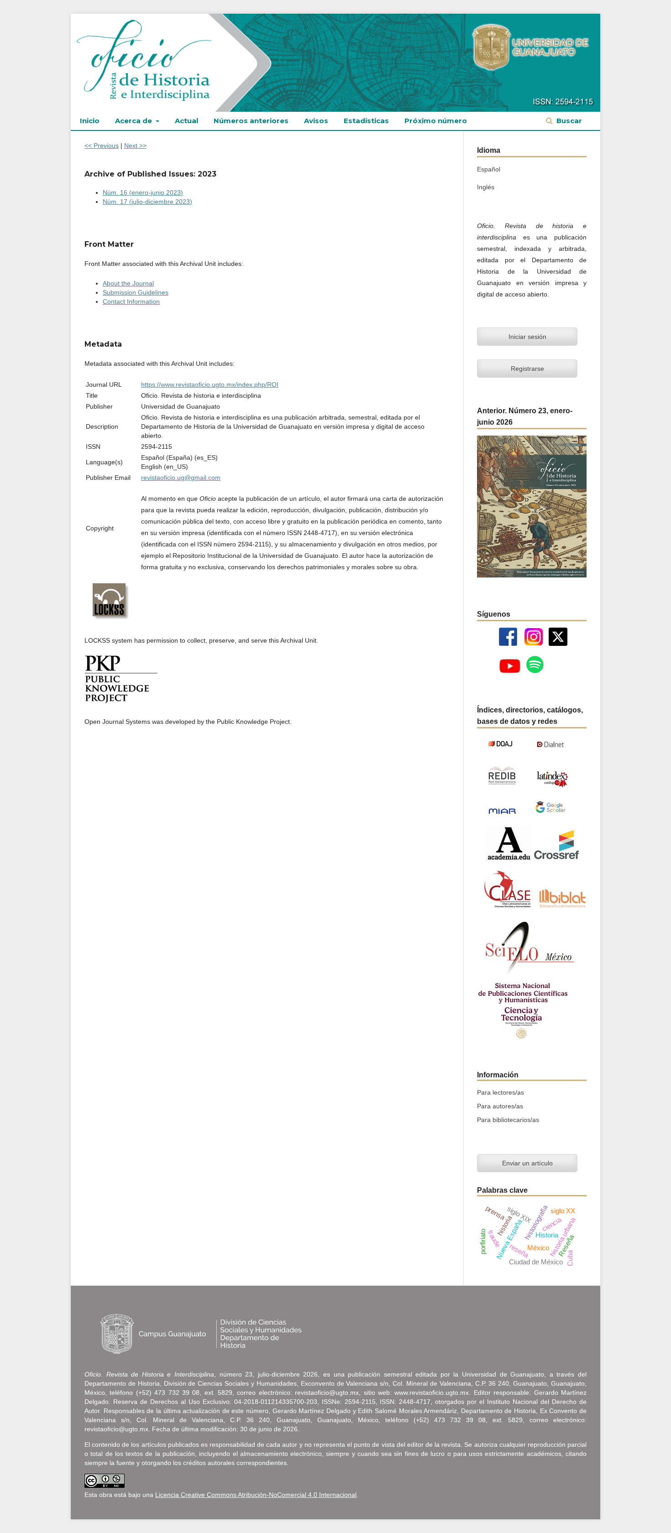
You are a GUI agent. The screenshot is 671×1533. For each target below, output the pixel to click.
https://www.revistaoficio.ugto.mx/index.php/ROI (209, 384)
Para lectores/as (500, 1092)
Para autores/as (500, 1106)
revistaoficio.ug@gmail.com (180, 477)
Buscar (568, 120)
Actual (186, 120)
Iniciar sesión (527, 336)
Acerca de (134, 120)
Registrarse (527, 368)
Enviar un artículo (527, 1163)
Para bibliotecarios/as (508, 1119)
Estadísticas (366, 120)
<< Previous (101, 145)
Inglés (485, 187)
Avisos (316, 120)
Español (488, 169)
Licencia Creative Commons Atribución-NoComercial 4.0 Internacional (255, 1494)
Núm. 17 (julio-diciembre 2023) (147, 201)
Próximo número (435, 120)
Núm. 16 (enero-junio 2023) (143, 192)
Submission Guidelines (135, 292)
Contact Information (131, 301)
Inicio (90, 120)
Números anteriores (251, 120)
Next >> (135, 145)
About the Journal (128, 283)
